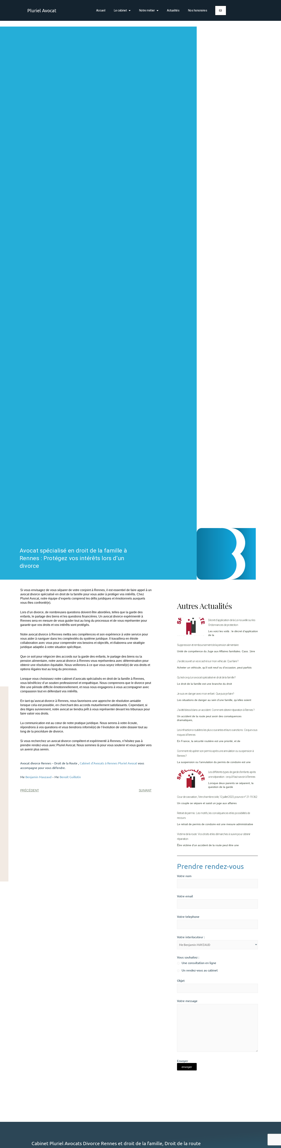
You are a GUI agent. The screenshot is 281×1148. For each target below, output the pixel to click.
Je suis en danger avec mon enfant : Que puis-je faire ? (205, 693)
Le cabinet (120, 10)
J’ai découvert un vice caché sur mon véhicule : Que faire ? (207, 661)
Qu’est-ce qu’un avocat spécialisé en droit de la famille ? (206, 677)
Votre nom (184, 876)
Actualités (173, 10)
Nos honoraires (197, 10)
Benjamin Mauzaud (38, 777)
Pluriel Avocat (41, 10)
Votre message (187, 1001)
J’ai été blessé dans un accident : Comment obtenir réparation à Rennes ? (215, 709)
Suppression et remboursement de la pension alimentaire (207, 645)
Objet (181, 980)
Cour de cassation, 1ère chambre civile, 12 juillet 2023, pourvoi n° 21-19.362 (217, 796)
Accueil (100, 10)
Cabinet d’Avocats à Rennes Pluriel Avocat (108, 763)
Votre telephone (188, 916)
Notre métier (147, 10)
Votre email (185, 896)
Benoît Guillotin (70, 777)
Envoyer (182, 1061)
